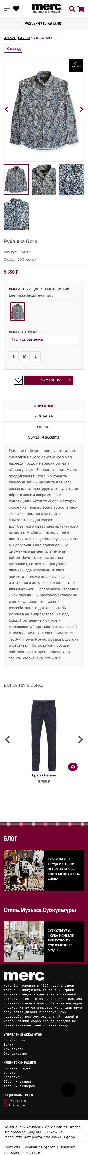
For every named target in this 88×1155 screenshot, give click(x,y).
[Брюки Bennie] (44, 769)
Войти (8, 1044)
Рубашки (24, 38)
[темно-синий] (17, 311)
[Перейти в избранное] (16, 8)
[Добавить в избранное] (18, 380)
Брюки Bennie (44, 775)
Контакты (12, 1147)
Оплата (44, 426)
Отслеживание (15, 1053)
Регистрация (14, 1040)
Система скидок (17, 1068)
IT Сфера (67, 1137)
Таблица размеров (27, 339)
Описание (44, 405)
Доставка (44, 416)
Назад (15, 48)
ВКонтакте (17, 1100)
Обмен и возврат (44, 437)
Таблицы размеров (19, 1086)
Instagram (17, 1105)
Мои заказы (13, 1049)
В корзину (50, 380)
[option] (44, 743)
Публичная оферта (39, 1147)
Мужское (10, 38)
